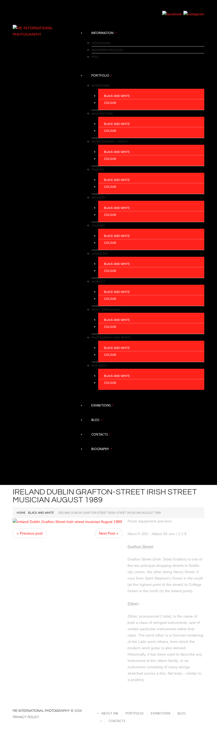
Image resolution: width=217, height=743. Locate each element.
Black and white (117, 95)
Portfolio (100, 75)
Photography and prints (111, 337)
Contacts (99, 434)
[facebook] (172, 14)
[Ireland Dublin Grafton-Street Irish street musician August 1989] (67, 521)
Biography (100, 449)
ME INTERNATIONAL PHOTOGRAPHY (41, 711)
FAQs (95, 56)
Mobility (98, 281)
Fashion (98, 169)
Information (102, 33)
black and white (41, 512)
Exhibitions (101, 405)
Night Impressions (106, 309)
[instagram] (193, 14)
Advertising (101, 85)
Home (21, 512)
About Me (109, 713)
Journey (98, 225)
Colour (110, 102)
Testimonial (101, 43)
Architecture (102, 113)
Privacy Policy (26, 717)
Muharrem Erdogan (107, 50)
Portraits (99, 365)
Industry (99, 197)
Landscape (100, 253)
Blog (95, 420)
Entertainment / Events (110, 141)
